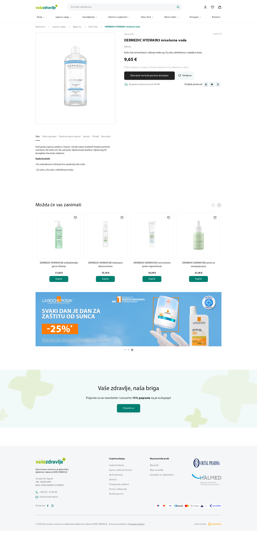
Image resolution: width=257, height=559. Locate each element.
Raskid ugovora (116, 494)
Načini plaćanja (116, 475)
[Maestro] (158, 506)
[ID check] (192, 506)
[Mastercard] (164, 506)
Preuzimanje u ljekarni (119, 484)
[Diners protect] (206, 506)
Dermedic (129, 34)
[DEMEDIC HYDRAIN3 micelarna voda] (206, 463)
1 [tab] (125, 350)
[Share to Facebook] (218, 84)
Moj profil (154, 465)
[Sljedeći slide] (219, 205)
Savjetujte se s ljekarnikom (162, 475)
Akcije (39, 17)
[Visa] (170, 506)
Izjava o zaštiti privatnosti (120, 470)
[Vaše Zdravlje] (47, 7)
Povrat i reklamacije (118, 489)
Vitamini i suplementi (117, 17)
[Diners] (178, 506)
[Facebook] (48, 506)
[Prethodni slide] (213, 205)
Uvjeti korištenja (116, 465)
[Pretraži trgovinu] (178, 7)
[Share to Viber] (212, 84)
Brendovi (216, 17)
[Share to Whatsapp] (206, 84)
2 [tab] (128, 350)
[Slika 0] (75, 78)
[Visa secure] (202, 506)
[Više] (128, 319)
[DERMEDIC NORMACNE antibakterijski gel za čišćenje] (58, 235)
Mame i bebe (170, 17)
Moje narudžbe (156, 470)
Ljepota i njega (62, 17)
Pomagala (194, 17)
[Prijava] (205, 7)
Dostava (113, 480)
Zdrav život (146, 17)
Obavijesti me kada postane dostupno (149, 75)
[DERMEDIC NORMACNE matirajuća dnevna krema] (105, 235)
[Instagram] (52, 506)
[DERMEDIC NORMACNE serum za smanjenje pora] (198, 235)
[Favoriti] (212, 7)
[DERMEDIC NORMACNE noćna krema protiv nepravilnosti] (152, 235)
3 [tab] (132, 350)
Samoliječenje (88, 17)
